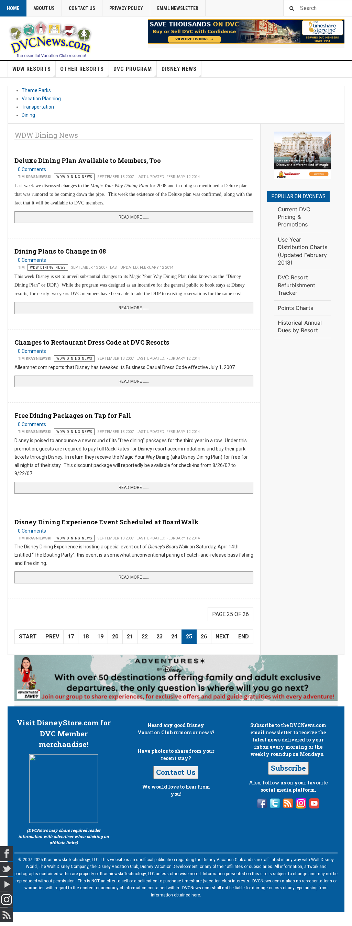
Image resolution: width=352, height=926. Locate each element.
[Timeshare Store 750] (246, 31)
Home (13, 8)
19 (100, 636)
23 (159, 636)
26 (204, 636)
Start (28, 636)
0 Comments (32, 169)
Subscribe (288, 768)
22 (145, 636)
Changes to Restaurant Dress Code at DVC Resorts (91, 342)
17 (71, 636)
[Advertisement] (302, 456)
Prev (52, 636)
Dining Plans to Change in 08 (60, 251)
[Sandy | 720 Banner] (176, 678)
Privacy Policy (126, 8)
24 (174, 636)
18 (85, 636)
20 (115, 636)
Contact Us (82, 8)
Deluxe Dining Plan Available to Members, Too (87, 160)
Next (223, 636)
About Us (44, 8)
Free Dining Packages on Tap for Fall (72, 415)
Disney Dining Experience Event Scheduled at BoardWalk (106, 522)
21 (130, 636)
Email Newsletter (177, 8)
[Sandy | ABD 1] (302, 155)
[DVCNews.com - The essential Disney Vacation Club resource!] (51, 38)
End (243, 636)
